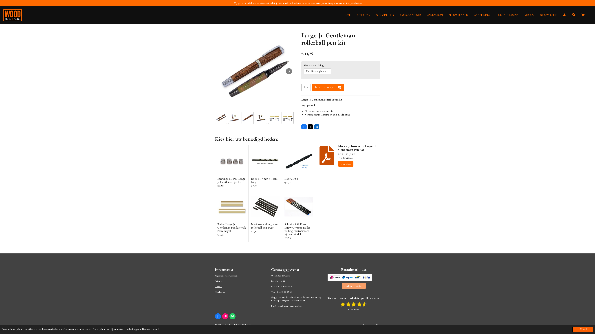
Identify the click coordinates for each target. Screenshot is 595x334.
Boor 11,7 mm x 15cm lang (264, 180)
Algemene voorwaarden (226, 275)
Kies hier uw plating (314, 65)
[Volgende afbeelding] (289, 71)
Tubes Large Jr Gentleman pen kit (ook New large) (231, 228)
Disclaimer (220, 292)
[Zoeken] (573, 15)
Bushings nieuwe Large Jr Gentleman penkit (231, 180)
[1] (306, 87)
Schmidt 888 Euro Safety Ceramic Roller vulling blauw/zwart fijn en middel (297, 229)
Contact (218, 286)
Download (346, 163)
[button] (221, 118)
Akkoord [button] (583, 329)
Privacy (218, 281)
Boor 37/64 (291, 178)
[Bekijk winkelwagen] (583, 15)
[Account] (564, 15)
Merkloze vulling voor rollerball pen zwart (264, 226)
